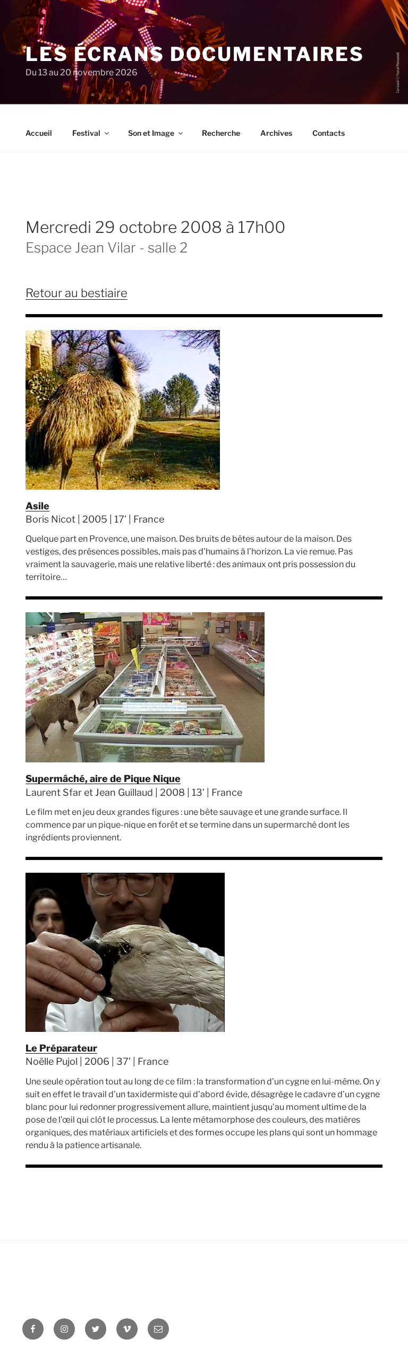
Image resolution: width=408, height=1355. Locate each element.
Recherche (221, 132)
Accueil (39, 132)
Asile (37, 505)
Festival (86, 132)
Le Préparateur (61, 1048)
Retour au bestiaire (77, 293)
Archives (276, 132)
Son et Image (151, 132)
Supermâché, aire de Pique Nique (103, 778)
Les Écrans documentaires (195, 54)
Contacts (328, 132)
